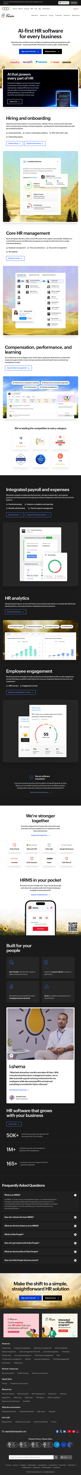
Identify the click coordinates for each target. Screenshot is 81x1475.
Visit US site (65, 2)
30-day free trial (32, 395)
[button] (70, 372)
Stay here (73, 2)
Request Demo (19, 395)
